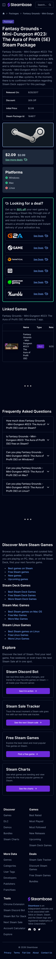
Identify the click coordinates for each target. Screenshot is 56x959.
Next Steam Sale (13, 922)
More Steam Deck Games (22, 598)
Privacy (7, 952)
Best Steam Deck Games (22, 591)
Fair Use (26, 952)
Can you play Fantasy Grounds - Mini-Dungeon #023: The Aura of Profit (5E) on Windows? (25, 456)
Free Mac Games (17, 615)
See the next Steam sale (26, 722)
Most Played (36, 821)
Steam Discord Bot (14, 910)
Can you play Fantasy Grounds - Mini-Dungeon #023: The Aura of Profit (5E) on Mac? (25, 471)
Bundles (8, 833)
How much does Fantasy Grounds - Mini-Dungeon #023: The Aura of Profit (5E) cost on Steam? (25, 424)
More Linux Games (18, 638)
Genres (7, 859)
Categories (10, 865)
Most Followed (37, 827)
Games (7, 815)
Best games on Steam (20, 568)
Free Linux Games (18, 634)
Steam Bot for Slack (15, 916)
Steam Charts (11, 839)
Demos (7, 827)
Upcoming (35, 839)
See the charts (26, 788)
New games (14, 575)
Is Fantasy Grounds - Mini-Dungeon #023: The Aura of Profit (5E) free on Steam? (25, 440)
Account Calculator (14, 928)
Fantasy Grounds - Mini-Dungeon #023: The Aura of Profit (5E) (27, 346)
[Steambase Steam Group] (34, 929)
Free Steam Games (40, 875)
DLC (6, 821)
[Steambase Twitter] (39, 929)
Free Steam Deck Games (22, 595)
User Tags (9, 871)
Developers (10, 877)
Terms (17, 952)
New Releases (37, 833)
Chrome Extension (14, 904)
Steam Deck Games (40, 845)
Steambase (33, 905)
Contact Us (46, 952)
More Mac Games (18, 618)
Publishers (9, 883)
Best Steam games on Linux (24, 631)
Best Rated (35, 815)
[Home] (3, 13)
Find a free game (26, 754)
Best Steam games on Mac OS (25, 611)
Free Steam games (18, 571)
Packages (14, 13)
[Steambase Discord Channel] (29, 929)
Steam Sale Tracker (40, 859)
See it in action (26, 691)
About (36, 952)
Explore (8, 934)
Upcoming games (18, 579)
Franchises (10, 889)
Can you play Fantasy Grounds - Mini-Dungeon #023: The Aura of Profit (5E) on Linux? (25, 487)
